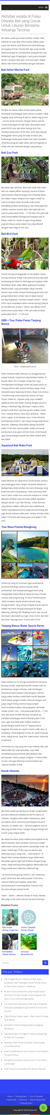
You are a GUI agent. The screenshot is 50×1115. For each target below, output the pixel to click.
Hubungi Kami (26, 1103)
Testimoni (23, 1099)
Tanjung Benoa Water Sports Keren (22, 625)
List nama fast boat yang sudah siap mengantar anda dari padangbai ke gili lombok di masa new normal (25, 1007)
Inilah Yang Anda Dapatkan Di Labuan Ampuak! (25, 1068)
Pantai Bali (11, 1099)
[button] (41, 7)
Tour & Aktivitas (36, 1096)
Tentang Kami (21, 1096)
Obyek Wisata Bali (37, 1099)
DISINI (37, 619)
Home (10, 1096)
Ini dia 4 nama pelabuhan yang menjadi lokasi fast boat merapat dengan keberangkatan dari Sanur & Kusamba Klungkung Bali (25, 995)
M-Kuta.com (32, 1110)
